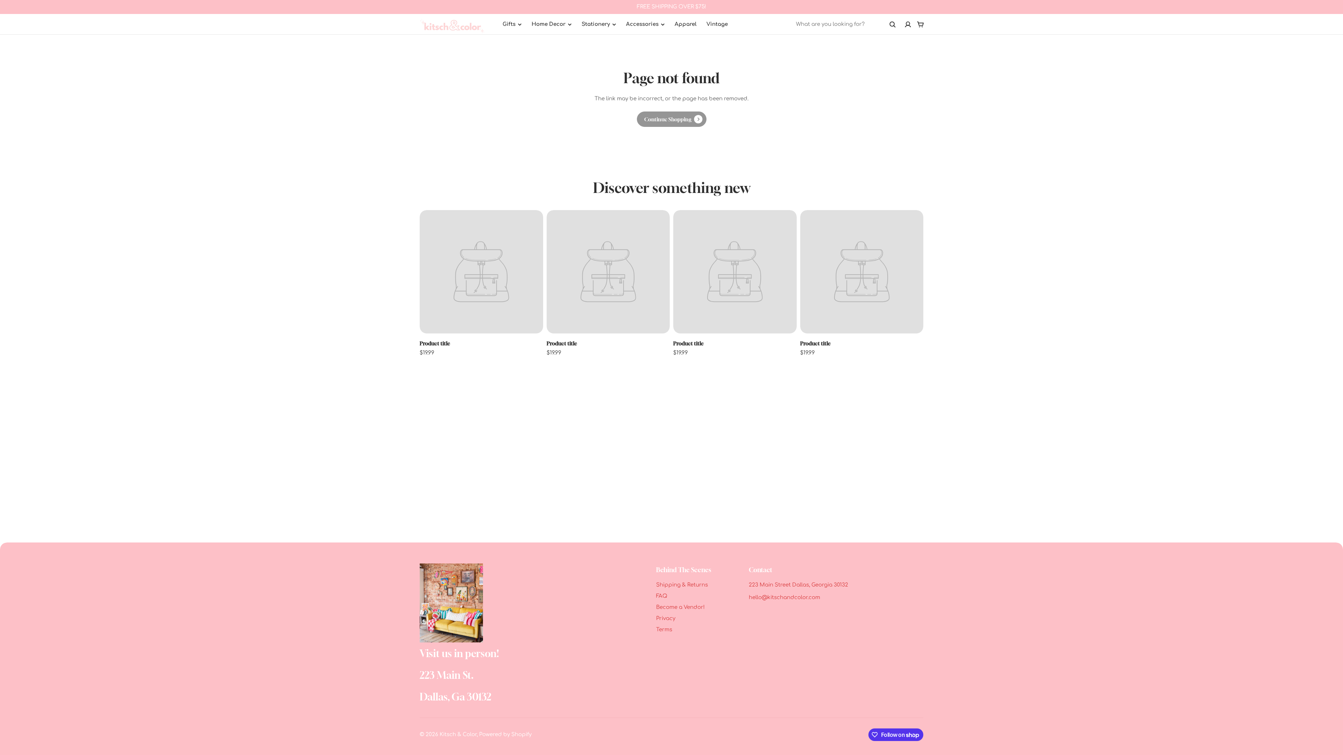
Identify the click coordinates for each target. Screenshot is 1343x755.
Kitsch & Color (458, 735)
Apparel (686, 24)
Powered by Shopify (505, 735)
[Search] (892, 24)
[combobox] (846, 24)
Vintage (717, 24)
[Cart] (920, 24)
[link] (671, 119)
